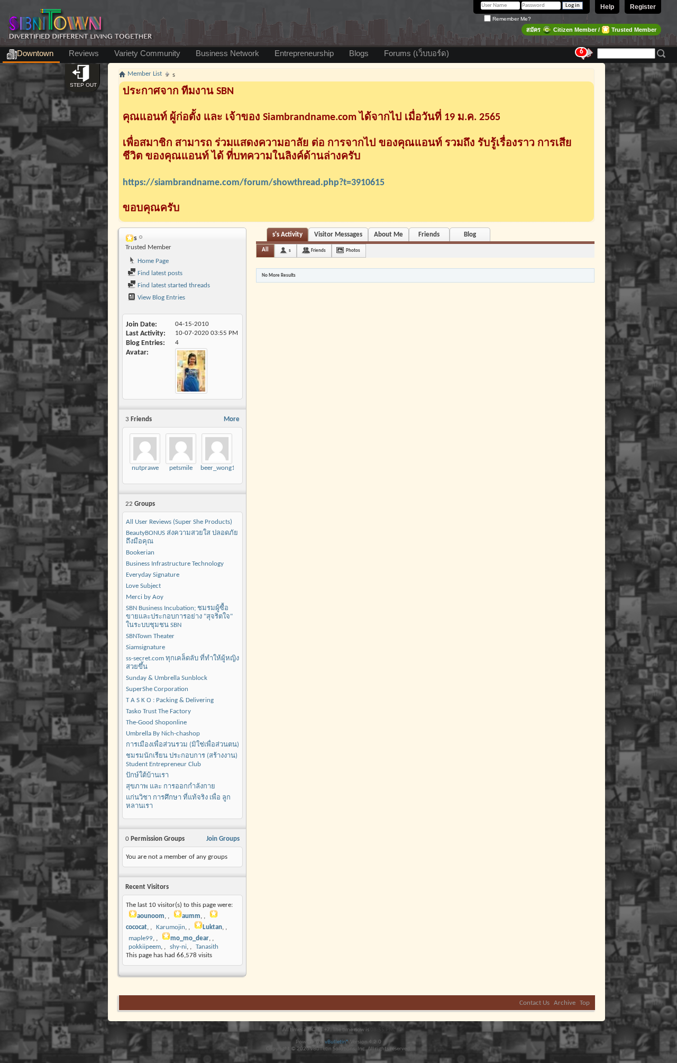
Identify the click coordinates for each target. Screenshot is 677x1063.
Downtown (35, 53)
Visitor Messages (338, 234)
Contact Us (534, 1003)
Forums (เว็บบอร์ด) (416, 53)
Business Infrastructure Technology (175, 563)
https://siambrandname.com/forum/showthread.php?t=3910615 (254, 183)
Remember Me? (511, 19)
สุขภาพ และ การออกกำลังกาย (170, 786)
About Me (388, 234)
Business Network (227, 53)
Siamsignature (145, 647)
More (232, 419)
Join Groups (223, 838)
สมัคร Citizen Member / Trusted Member (591, 29)
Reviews (84, 53)
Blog (470, 234)
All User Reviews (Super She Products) (179, 522)
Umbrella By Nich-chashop (163, 733)
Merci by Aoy (144, 597)
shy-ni (178, 946)
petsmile (181, 468)
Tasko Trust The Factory (158, 711)
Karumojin (170, 927)
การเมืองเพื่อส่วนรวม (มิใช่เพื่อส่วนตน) (182, 744)
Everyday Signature (152, 574)
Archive (564, 1003)
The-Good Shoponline (156, 722)
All (265, 250)
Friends (429, 234)
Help (607, 7)
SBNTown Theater (150, 636)
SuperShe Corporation (157, 689)
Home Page (152, 261)
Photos (353, 250)
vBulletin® (337, 1042)
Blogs (359, 53)
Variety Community (147, 53)
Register (643, 7)
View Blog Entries (160, 297)
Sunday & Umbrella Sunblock (166, 678)
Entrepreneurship (304, 53)
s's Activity (287, 234)
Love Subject (143, 586)
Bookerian (140, 552)
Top (585, 1003)
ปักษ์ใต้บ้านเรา (147, 775)
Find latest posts (159, 273)
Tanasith (207, 946)
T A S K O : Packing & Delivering (170, 700)
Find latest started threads (173, 285)
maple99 (141, 938)
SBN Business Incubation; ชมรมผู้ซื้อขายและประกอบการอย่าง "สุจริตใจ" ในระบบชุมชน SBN (179, 617)
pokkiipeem (145, 946)
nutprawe (145, 468)
